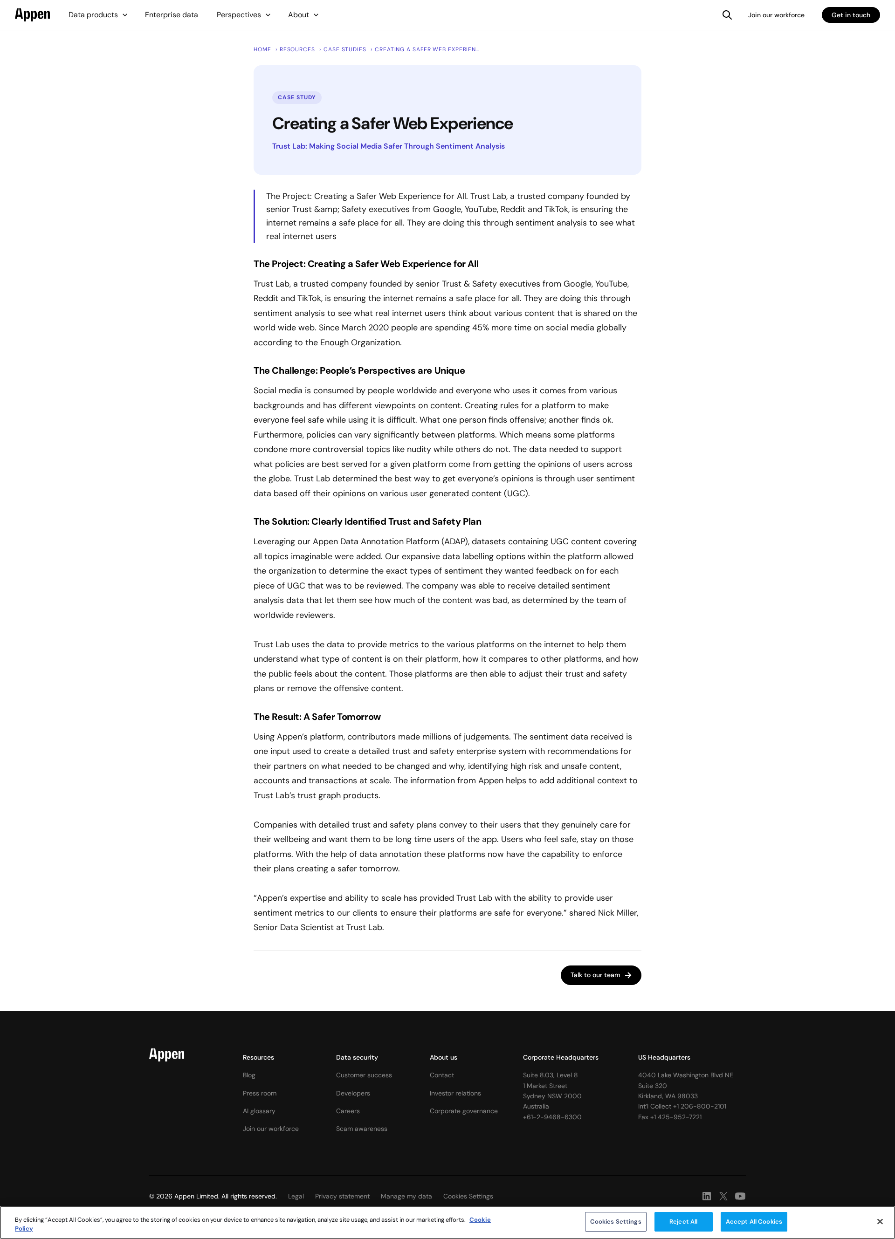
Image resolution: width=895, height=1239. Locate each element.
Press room (259, 1093)
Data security (357, 1057)
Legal (296, 1196)
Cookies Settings (615, 1221)
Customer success (364, 1075)
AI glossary (259, 1111)
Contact (442, 1075)
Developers (353, 1093)
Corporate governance (464, 1111)
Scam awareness (361, 1128)
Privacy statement (342, 1196)
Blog (249, 1075)
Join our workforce (776, 15)
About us (443, 1057)
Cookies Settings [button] (468, 1196)
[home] (32, 14)
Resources (258, 1057)
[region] (447, 1222)
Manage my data (406, 1196)
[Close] (880, 1221)
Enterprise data (171, 15)
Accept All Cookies (754, 1221)
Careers (348, 1111)
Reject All (683, 1221)
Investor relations (455, 1093)
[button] (98, 15)
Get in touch (851, 15)
